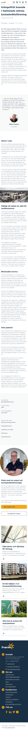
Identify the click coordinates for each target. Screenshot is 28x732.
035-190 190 (10, 664)
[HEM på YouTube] (17, 712)
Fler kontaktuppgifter (13, 669)
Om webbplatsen (11, 686)
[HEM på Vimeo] (14, 712)
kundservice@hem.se (13, 666)
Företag (5, 23)
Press (7, 682)
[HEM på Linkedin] (10, 712)
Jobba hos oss (10, 674)
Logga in (8, 697)
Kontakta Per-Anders (14, 513)
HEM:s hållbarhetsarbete (13, 677)
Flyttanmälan (9, 694)
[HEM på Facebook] (6, 712)
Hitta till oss (9, 684)
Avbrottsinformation (11, 692)
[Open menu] (26, 2)
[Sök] (20, 2)
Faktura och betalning (12, 699)
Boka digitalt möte (9, 507)
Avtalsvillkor (9, 702)
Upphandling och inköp (12, 679)
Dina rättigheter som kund (13, 704)
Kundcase (11, 23)
